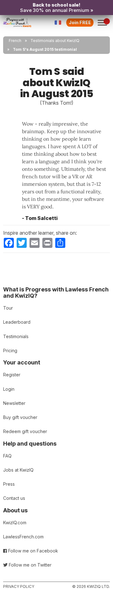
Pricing (10, 350)
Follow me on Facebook (32, 550)
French (15, 40)
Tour (8, 308)
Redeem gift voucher (25, 431)
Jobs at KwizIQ (18, 470)
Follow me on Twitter (29, 564)
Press (9, 484)
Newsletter (14, 403)
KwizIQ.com (14, 522)
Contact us (14, 498)
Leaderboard (16, 322)
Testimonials (16, 336)
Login (8, 389)
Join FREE (80, 22)
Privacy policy (18, 586)
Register (11, 374)
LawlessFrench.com (23, 536)
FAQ (7, 455)
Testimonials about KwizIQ (54, 40)
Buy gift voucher (20, 417)
